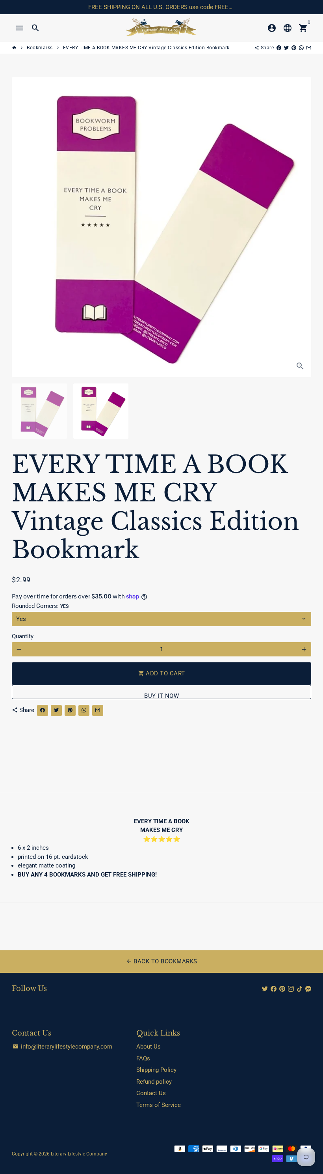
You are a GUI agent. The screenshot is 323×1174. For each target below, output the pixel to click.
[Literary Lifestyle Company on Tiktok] (300, 989)
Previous (22, 227)
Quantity (22, 636)
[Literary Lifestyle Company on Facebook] (274, 989)
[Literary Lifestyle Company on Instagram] (291, 989)
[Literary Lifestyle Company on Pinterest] (282, 989)
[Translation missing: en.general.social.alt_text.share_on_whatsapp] (301, 47)
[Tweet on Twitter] (286, 47)
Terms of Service (158, 1105)
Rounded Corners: (40, 605)
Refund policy (154, 1081)
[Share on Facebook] (279, 47)
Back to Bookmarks (161, 961)
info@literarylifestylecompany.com (62, 1046)
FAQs (143, 1058)
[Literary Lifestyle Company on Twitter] (265, 989)
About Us (148, 1046)
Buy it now (161, 695)
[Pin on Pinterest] (293, 47)
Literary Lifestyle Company (79, 1154)
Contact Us (151, 1093)
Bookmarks (40, 47)
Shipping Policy (156, 1069)
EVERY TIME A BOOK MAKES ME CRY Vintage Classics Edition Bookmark (146, 47)
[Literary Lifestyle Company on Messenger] (308, 989)
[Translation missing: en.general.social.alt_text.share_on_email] (308, 47)
